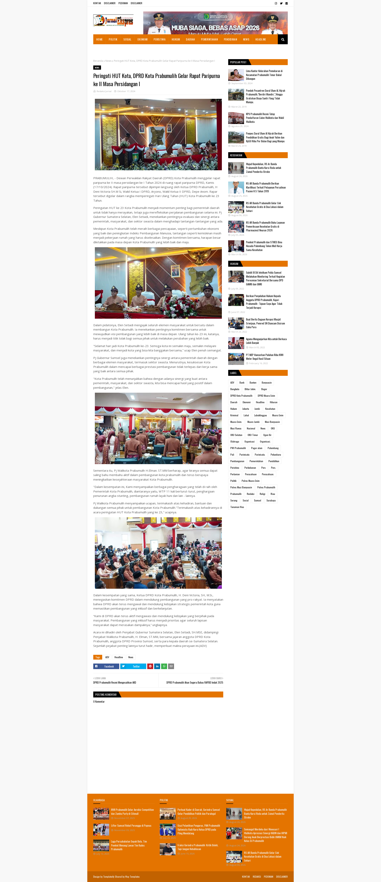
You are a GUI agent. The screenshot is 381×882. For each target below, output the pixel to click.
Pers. (273, 467)
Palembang (273, 448)
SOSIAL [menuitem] (127, 39)
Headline (118, 657)
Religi (262, 493)
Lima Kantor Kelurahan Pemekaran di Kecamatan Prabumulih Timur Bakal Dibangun (264, 75)
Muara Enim (277, 415)
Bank (242, 382)
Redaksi (250, 493)
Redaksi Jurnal (104, 91)
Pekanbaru (276, 454)
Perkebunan (250, 467)
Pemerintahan (256, 461)
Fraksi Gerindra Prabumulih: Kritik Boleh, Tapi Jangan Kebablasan (198, 847)
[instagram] (276, 3)
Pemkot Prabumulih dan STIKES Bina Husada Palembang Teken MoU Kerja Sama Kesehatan (264, 246)
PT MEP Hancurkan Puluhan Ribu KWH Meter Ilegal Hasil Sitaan (264, 357)
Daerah (233, 402)
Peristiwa (234, 467)
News (108, 61)
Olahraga (234, 441)
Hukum (233, 408)
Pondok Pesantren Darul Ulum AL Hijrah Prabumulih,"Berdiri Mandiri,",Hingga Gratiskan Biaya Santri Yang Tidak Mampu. (265, 96)
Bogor (264, 389)
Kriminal (234, 415)
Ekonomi (247, 402)
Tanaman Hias (237, 507)
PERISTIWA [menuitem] (159, 39)
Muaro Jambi (253, 421)
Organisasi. (265, 441)
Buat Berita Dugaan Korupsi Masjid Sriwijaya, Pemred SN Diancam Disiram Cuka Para (265, 323)
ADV (107, 657)
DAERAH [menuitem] (190, 39)
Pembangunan (237, 461)
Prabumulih (235, 493)
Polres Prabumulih (266, 487)
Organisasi (249, 441)
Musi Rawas (235, 428)
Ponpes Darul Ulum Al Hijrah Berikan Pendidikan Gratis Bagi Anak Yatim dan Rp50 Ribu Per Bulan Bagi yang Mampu (265, 137)
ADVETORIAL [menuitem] (103, 49)
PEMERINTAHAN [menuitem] (209, 39)
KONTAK (97, 3)
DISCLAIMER (109, 3)
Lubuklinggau (260, 415)
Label (233, 373)
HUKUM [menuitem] (176, 39)
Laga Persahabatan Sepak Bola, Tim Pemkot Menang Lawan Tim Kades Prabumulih (129, 845)
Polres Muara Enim (251, 480)
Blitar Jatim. (250, 389)
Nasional (251, 428)
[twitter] (281, 3)
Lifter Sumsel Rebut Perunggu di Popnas (131, 825)
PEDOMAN (123, 3)
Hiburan (273, 402)
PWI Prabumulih (238, 448)
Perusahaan (251, 474)
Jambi (257, 408)
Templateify (108, 876)
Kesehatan (270, 408)
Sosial (246, 500)
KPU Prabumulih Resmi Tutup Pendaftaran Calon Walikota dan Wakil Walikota (265, 118)
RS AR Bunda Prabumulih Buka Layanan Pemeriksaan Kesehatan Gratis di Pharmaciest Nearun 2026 (265, 226)
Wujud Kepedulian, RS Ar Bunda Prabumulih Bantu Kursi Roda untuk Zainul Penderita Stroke (263, 168)
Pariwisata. (260, 454)
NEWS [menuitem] (246, 39)
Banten (253, 382)
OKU (273, 428)
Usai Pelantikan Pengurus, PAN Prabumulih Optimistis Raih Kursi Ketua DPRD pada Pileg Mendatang (199, 829)
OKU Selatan (236, 435)
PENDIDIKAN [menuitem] (230, 39)
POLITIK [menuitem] (113, 39)
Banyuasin (267, 382)
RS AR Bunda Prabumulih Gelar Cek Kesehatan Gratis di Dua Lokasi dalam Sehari (264, 207)
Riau (273, 493)
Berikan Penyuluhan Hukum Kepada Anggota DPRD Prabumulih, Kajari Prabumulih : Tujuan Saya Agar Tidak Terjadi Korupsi (264, 302)
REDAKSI (257, 876)
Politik (233, 480)
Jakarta (245, 408)
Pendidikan (273, 461)
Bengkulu (234, 389)
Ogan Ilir (267, 435)
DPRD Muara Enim (266, 395)
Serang (233, 500)
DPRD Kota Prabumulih (241, 395)
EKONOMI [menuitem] (142, 39)
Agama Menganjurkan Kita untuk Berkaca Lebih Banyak (266, 341)
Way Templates (132, 876)
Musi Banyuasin (272, 421)
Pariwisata (244, 454)
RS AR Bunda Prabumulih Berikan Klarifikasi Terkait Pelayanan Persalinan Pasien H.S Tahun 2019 (266, 187)
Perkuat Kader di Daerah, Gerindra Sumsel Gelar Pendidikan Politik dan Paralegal (199, 812)
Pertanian (235, 474)
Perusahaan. (268, 474)
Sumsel (257, 500)
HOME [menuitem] (99, 39)
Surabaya (271, 500)
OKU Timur (253, 435)
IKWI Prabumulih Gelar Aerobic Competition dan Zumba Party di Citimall (132, 812)
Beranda (98, 61)
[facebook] (286, 3)
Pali (232, 454)
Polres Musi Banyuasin (241, 487)
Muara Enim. (236, 421)
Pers (263, 467)
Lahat (246, 415)
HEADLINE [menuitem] (260, 39)
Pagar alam (256, 448)
